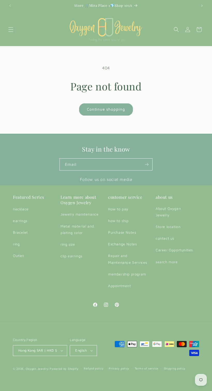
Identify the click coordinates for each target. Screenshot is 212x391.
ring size (67, 244)
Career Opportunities (174, 250)
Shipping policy (175, 368)
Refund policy (93, 368)
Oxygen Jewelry (37, 368)
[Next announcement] (202, 5)
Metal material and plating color (77, 229)
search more (167, 262)
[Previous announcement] (10, 5)
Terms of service (146, 368)
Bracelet (20, 232)
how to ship (118, 220)
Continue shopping (106, 109)
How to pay (118, 209)
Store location (168, 226)
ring (16, 244)
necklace (21, 209)
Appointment (119, 285)
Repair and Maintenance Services (127, 258)
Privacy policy (119, 368)
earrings (20, 220)
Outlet (18, 255)
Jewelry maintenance (79, 214)
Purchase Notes (122, 232)
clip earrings (71, 256)
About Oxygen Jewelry (168, 211)
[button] (11, 29)
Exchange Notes (122, 244)
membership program (127, 274)
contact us (165, 238)
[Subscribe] (146, 164)
